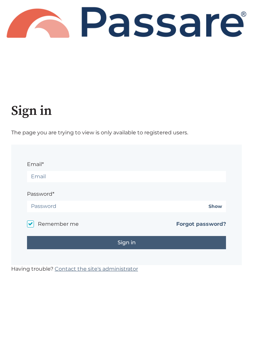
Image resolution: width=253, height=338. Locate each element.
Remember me (58, 224)
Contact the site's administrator (96, 269)
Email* (35, 164)
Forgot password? (201, 224)
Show (215, 206)
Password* (40, 194)
